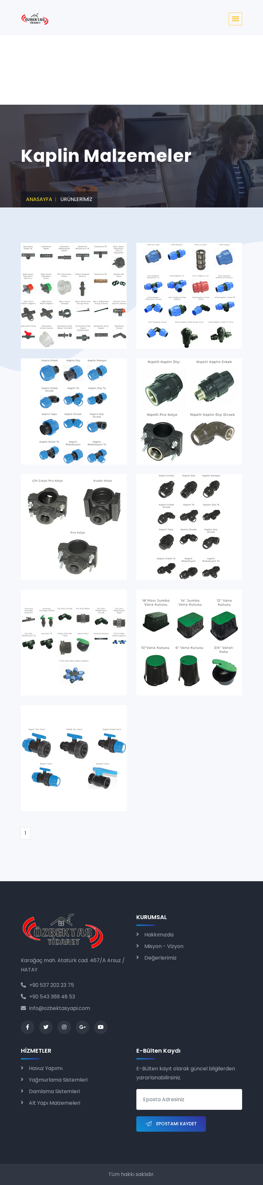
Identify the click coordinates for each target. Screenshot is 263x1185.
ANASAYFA (39, 199)
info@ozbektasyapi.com (59, 1008)
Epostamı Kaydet (176, 1123)
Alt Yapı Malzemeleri (54, 1103)
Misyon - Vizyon (163, 946)
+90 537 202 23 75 (51, 985)
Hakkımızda (159, 934)
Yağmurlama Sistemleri (58, 1080)
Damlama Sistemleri (54, 1091)
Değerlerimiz (160, 957)
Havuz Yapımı (46, 1068)
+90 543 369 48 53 (52, 996)
